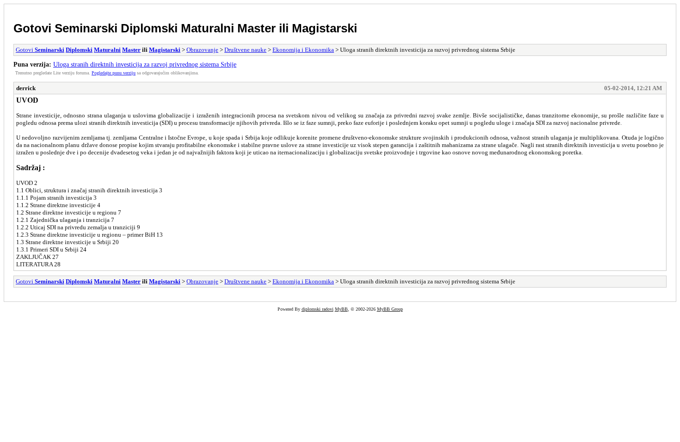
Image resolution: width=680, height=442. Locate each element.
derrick (26, 88)
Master (256, 28)
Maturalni (207, 28)
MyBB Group (390, 309)
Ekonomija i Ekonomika (303, 49)
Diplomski (149, 28)
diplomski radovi (318, 309)
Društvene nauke (245, 49)
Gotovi (34, 28)
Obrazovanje (202, 49)
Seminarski (86, 28)
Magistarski (324, 28)
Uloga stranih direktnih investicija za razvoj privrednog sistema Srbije (144, 64)
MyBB (341, 309)
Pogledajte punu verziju (114, 72)
